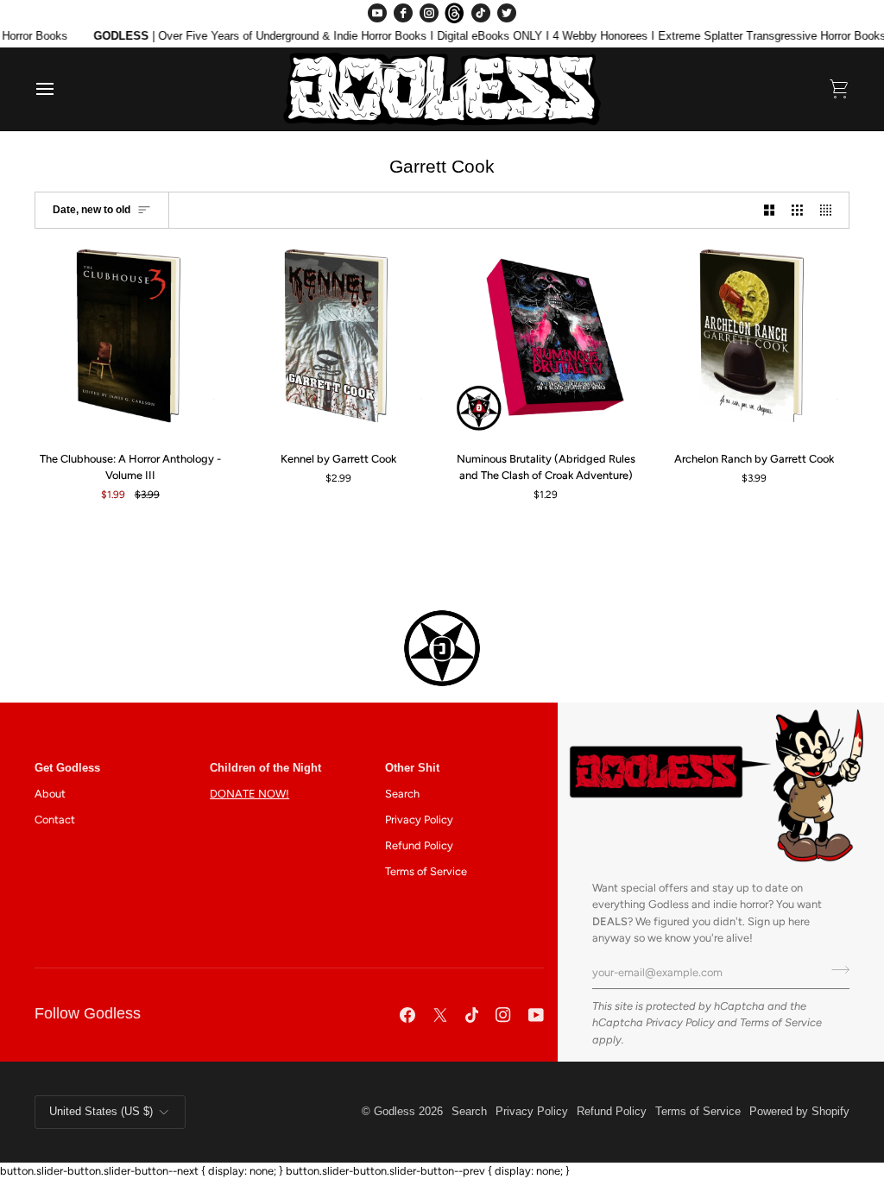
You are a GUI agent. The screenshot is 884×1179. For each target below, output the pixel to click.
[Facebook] (403, 13)
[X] (440, 1015)
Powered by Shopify (799, 1112)
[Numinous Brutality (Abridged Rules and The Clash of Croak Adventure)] (546, 341)
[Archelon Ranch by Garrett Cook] (753, 341)
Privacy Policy (680, 1022)
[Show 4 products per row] (830, 209)
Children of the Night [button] (265, 768)
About (50, 793)
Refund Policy (419, 845)
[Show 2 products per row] (769, 209)
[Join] (835, 970)
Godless (394, 1112)
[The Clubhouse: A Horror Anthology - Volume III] (130, 341)
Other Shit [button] (412, 768)
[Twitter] (506, 13)
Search (402, 793)
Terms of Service (781, 1022)
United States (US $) (101, 1112)
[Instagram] (429, 13)
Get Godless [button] (67, 768)
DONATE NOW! (249, 793)
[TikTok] (480, 13)
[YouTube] (377, 13)
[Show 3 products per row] (797, 209)
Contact (55, 819)
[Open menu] (60, 88)
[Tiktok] (472, 1015)
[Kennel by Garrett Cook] (338, 341)
